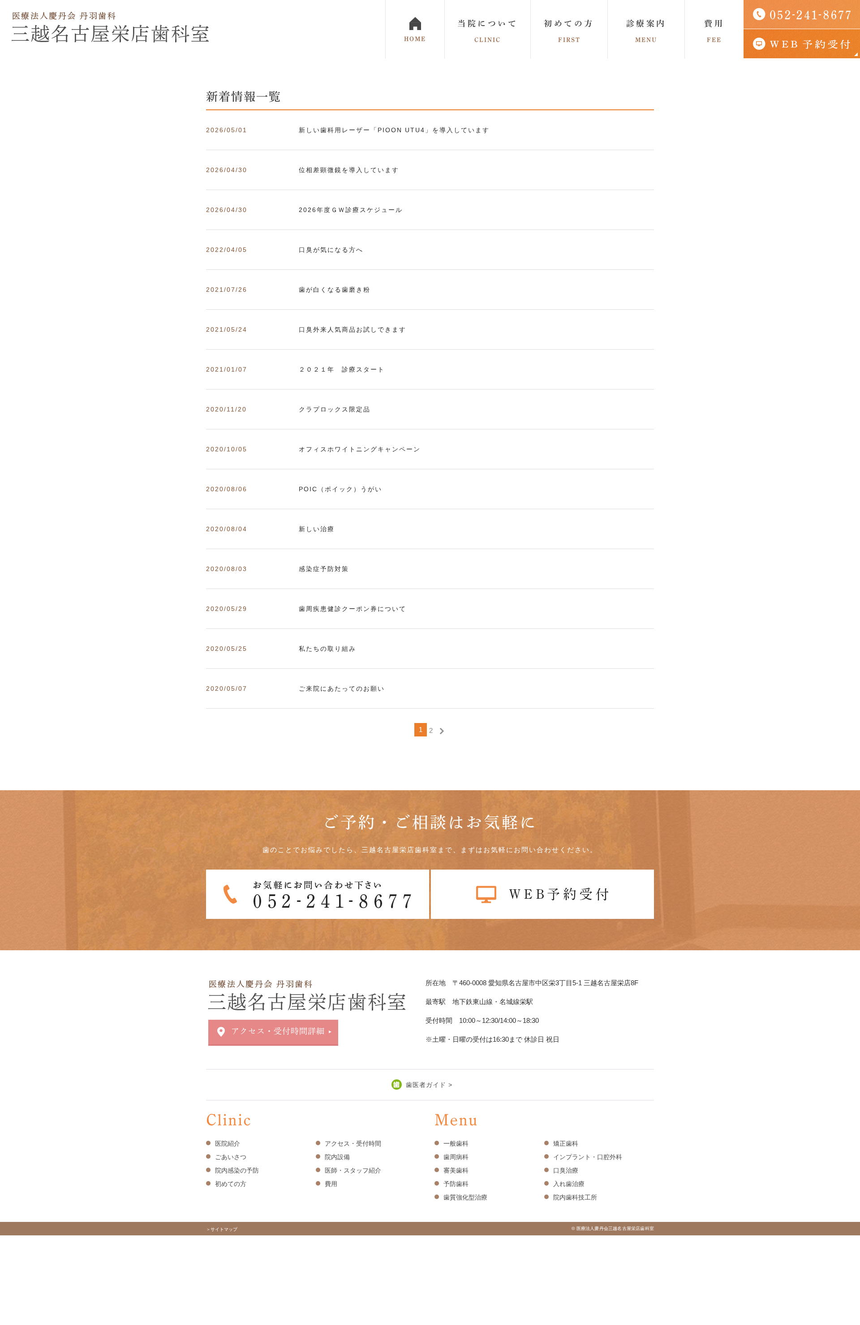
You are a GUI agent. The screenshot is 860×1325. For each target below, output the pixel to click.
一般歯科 (456, 1143)
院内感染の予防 (237, 1170)
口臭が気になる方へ (331, 249)
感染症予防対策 (324, 568)
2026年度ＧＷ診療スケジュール (351, 209)
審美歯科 (456, 1170)
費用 (714, 31)
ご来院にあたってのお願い (342, 688)
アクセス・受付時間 (353, 1143)
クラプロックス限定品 (334, 409)
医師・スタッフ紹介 (353, 1170)
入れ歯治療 (569, 1183)
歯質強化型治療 (465, 1197)
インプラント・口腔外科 (587, 1156)
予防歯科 (456, 1183)
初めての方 (569, 31)
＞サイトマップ (221, 1229)
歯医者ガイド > (429, 1084)
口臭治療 (565, 1170)
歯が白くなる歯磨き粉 (334, 289)
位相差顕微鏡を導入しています (349, 169)
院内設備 (337, 1156)
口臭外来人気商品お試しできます (352, 329)
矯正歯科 (565, 1143)
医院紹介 (227, 1143)
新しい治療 (317, 529)
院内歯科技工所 (575, 1197)
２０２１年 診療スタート (342, 369)
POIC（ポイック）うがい (340, 489)
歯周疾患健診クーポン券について (352, 608)
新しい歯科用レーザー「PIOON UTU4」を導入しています (394, 130)
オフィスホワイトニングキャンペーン (360, 449)
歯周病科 (456, 1156)
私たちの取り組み (327, 648)
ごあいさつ (230, 1156)
